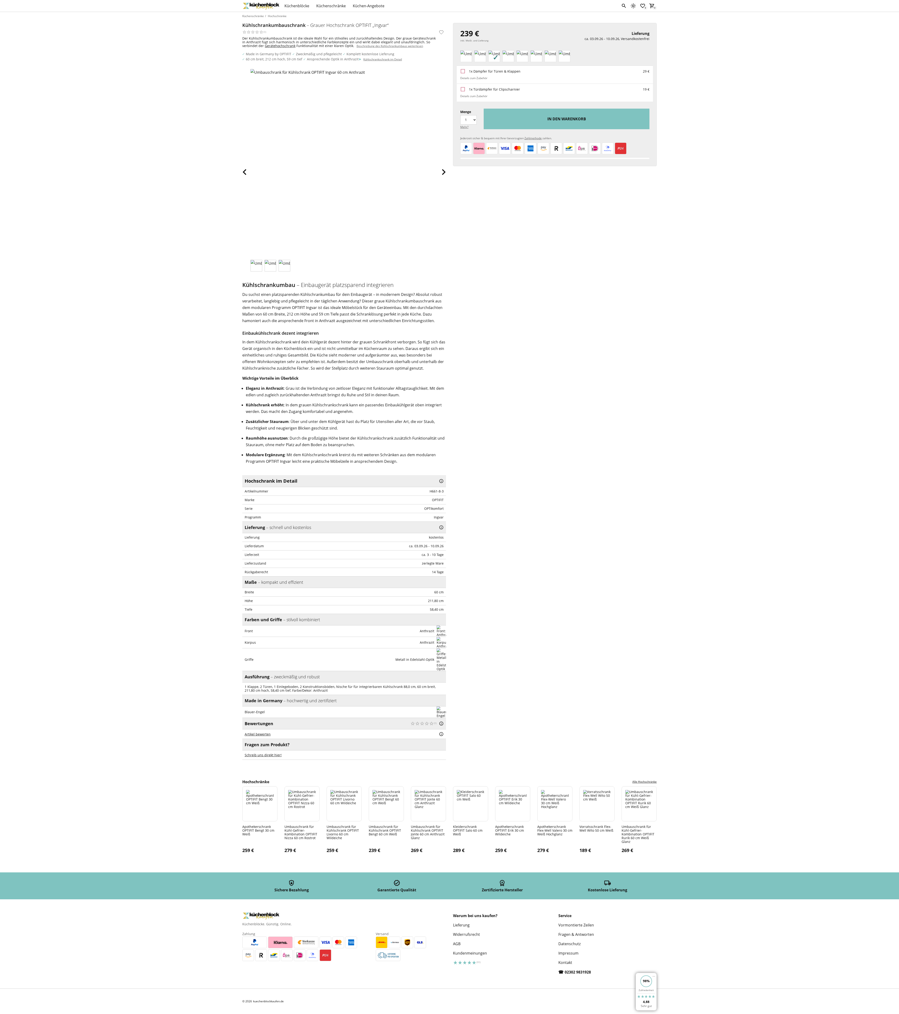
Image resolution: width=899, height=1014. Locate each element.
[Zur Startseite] (261, 6)
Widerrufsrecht (466, 934)
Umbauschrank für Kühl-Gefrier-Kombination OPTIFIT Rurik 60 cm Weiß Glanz (638, 834)
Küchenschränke (331, 5)
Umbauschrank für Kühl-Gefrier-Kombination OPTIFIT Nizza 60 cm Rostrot (300, 832)
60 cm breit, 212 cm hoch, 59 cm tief (274, 59)
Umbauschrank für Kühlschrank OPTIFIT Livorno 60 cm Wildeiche (343, 832)
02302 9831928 (578, 972)
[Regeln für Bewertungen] (441, 734)
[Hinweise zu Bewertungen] (441, 723)
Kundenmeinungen (470, 953)
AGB (457, 943)
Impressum (568, 953)
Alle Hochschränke (644, 782)
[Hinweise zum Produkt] (441, 481)
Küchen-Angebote (368, 5)
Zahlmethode (533, 138)
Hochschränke (277, 16)
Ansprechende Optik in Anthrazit (333, 59)
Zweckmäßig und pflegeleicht (319, 54)
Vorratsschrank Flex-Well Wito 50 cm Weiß (596, 828)
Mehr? (464, 127)
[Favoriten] (441, 32)
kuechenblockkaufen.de (268, 1001)
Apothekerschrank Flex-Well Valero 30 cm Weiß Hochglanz (554, 830)
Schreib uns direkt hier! (263, 755)
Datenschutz (569, 943)
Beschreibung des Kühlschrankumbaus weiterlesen (390, 46)
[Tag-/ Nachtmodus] (633, 6)
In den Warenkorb (566, 118)
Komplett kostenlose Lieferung (370, 54)
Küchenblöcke (296, 5)
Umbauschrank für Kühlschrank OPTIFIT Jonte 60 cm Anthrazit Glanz (428, 832)
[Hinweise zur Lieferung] (441, 527)
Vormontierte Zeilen (576, 925)
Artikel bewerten (258, 734)
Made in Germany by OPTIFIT (268, 54)
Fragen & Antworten (576, 934)
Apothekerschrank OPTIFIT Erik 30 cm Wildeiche (509, 830)
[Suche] (624, 6)
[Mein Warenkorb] (652, 6)
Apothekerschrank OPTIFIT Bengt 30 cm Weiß (258, 830)
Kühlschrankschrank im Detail (382, 59)
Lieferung (461, 925)
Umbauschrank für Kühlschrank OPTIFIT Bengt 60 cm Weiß (385, 830)
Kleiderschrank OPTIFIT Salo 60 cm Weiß (468, 830)
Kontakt (565, 962)
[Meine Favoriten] (642, 6)
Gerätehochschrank (280, 46)
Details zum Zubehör (473, 78)
